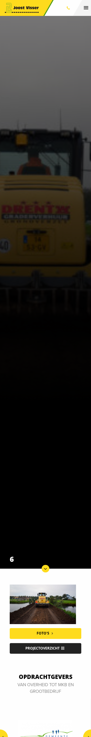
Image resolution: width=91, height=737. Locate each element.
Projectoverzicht (43, 648)
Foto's (43, 633)
